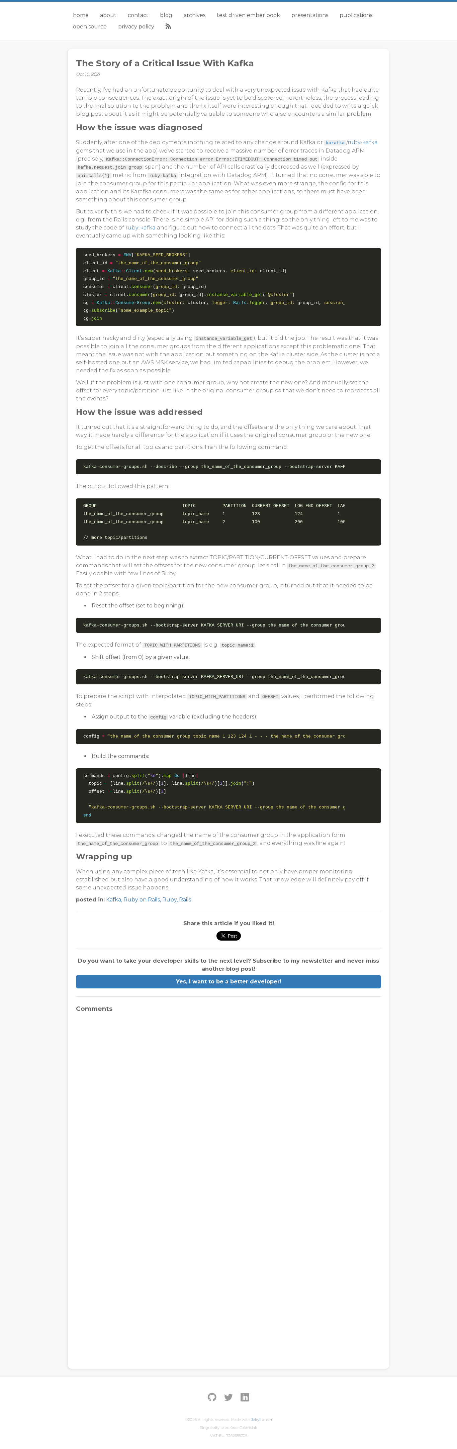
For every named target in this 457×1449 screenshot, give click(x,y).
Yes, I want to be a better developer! (228, 981)
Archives (194, 15)
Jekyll (256, 1419)
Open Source (90, 26)
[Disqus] (228, 1101)
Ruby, (170, 899)
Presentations (309, 15)
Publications (356, 15)
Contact (138, 15)
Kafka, (114, 899)
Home (81, 15)
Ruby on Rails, (142, 899)
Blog (166, 15)
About (108, 15)
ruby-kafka (363, 142)
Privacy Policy (136, 26)
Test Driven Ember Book (248, 15)
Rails (185, 899)
